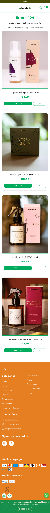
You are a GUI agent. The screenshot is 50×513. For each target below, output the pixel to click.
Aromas (30, 393)
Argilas (29, 380)
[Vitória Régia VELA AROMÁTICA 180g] (39, 186)
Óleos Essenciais (33, 389)
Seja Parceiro (7, 403)
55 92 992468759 (12, 424)
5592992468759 (11, 420)
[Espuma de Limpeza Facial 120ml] (39, 104)
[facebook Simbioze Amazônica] (11, 443)
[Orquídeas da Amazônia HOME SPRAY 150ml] (39, 350)
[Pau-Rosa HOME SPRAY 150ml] (39, 268)
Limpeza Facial (33, 376)
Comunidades (7, 399)
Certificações (7, 395)
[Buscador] (41, 8)
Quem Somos (7, 390)
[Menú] (4, 8)
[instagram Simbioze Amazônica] (4, 443)
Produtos (5, 381)
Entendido (25, 509)
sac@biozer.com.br (13, 429)
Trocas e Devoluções (10, 408)
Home (4, 386)
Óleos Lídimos (32, 384)
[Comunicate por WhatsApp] (46, 495)
